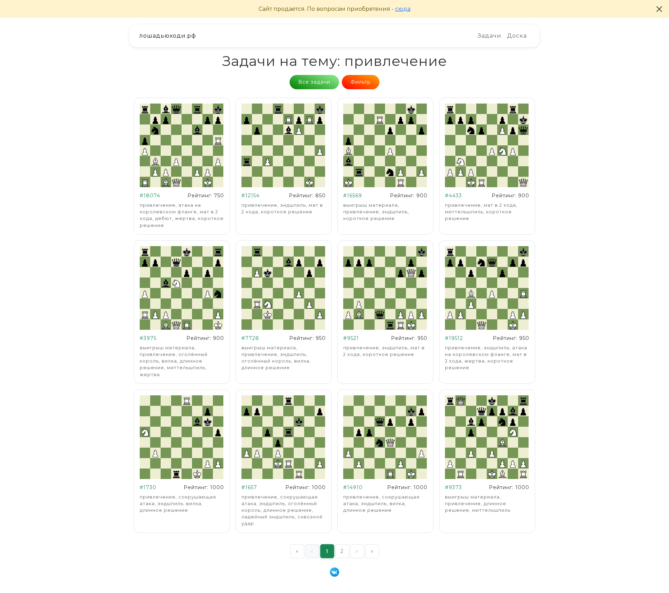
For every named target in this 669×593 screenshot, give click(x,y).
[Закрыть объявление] (659, 9)
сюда (402, 9)
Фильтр (361, 82)
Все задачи (314, 82)
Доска (517, 35)
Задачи (489, 35)
